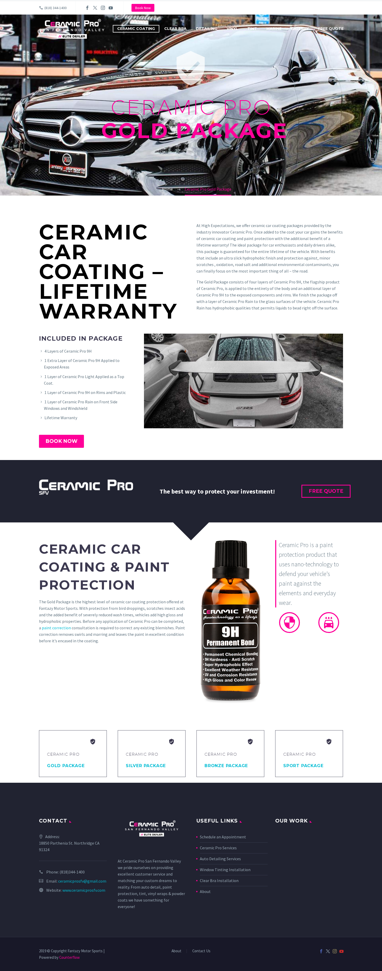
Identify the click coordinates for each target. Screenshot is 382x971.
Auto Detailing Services (220, 858)
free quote (326, 491)
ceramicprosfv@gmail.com (82, 881)
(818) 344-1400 (55, 7)
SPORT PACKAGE (303, 765)
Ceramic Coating (136, 28)
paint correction (56, 627)
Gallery (300, 28)
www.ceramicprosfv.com (83, 890)
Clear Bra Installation (219, 880)
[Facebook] (87, 8)
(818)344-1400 (72, 872)
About (205, 891)
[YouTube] (111, 8)
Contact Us (201, 951)
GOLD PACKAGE (66, 765)
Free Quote (331, 28)
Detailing (206, 28)
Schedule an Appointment (223, 836)
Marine (273, 28)
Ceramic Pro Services (218, 847)
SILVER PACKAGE (146, 765)
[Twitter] (95, 8)
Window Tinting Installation (225, 869)
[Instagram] (103, 8)
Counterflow (69, 957)
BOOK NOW (61, 441)
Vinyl (232, 28)
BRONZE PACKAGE (226, 765)
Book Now (143, 7)
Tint (252, 28)
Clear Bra (175, 28)
